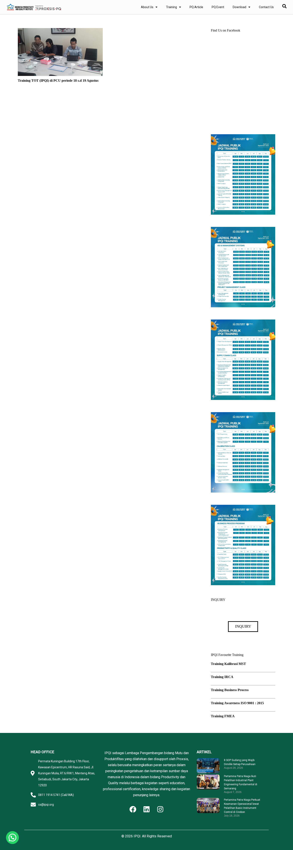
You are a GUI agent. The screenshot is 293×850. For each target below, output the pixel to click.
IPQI (137, 836)
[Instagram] (160, 809)
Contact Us (266, 7)
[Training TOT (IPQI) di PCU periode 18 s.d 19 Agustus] (60, 31)
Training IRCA (222, 677)
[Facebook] (133, 809)
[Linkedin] (146, 809)
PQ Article (196, 7)
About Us (147, 7)
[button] (12, 837)
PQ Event (218, 7)
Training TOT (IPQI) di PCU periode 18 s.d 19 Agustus (58, 80)
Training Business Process (230, 690)
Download (239, 7)
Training (171, 7)
